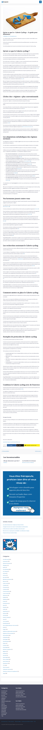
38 (9, 206)
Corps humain (5, 593)
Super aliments (6, 661)
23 (31, 164)
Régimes (4, 651)
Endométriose (5, 603)
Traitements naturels (7, 669)
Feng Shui (5, 607)
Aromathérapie (6, 569)
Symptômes (5, 663)
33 (9, 180)
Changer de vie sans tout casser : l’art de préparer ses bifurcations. (15, 526)
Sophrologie (5, 657)
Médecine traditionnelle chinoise (9, 631)
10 (22, 126)
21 (28, 164)
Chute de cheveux (6, 591)
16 (30, 126)
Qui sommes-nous (4, 721)
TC (3, 665)
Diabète (4, 597)
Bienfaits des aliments (26, 462)
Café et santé (5, 583)
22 (29, 164)
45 (21, 389)
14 (27, 126)
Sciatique (4, 653)
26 (20, 168)
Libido (4, 627)
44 (33, 265)
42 (12, 235)
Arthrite (4, 573)
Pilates (4, 643)
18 (19, 156)
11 (23, 126)
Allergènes (5, 565)
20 (30, 161)
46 (22, 389)
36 (6, 206)
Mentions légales (18, 721)
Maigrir (4, 629)
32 (7, 180)
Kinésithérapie (6, 623)
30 (33, 175)
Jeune (4, 619)
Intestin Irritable (6, 617)
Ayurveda (5, 577)
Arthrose (4, 575)
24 (17, 168)
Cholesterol (5, 589)
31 (34, 175)
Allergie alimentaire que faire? (11, 460)
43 (32, 265)
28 (15, 172)
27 (14, 172)
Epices (4, 605)
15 (29, 126)
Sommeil (4, 655)
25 (19, 168)
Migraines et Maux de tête (8, 633)
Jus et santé (5, 621)
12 (25, 126)
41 (18, 228)
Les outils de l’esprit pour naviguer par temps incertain (13, 524)
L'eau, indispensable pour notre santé (10, 625)
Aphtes (4, 567)
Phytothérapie (6, 641)
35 (5, 206)
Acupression (5, 561)
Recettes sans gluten (7, 649)
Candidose (5, 585)
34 (3, 206)
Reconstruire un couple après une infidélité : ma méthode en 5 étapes (16, 530)
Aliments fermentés (6, 563)
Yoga (4, 673)
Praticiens (5, 645)
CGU (35, 721)
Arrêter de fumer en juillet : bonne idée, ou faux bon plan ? (14, 528)
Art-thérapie (5, 571)
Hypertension (5, 611)
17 (32, 126)
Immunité (5, 615)
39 (38, 208)
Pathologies (5, 639)
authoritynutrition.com (15, 441)
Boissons (4, 581)
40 (5, 220)
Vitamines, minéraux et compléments (10, 671)
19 (21, 156)
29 (16, 172)
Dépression (5, 595)
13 (26, 126)
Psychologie (5, 647)
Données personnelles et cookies (27, 721)
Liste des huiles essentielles (21, 696)
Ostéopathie (5, 637)
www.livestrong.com (7, 441)
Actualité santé (6, 559)
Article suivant (38, 451)
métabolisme (20, 258)
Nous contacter (11, 721)
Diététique (6, 36)
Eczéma (4, 601)
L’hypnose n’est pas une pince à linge (10, 532)
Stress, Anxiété (6, 659)
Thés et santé (5, 667)
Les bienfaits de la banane (29, 460)
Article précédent (5, 451)
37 (7, 206)
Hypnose (4, 613)
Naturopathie (5, 635)
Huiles (4, 609)
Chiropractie (5, 587)
